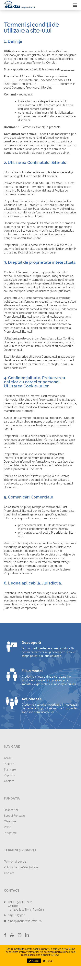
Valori (7, 827)
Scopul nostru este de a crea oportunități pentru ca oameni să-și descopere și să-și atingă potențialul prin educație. (48, 652)
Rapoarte (9, 775)
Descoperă (31, 643)
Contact (9, 781)
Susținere (10, 769)
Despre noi (11, 810)
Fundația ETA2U (23, 5)
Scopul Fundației (14, 815)
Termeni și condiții (15, 861)
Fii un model (32, 671)
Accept (35, 960)
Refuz (48, 960)
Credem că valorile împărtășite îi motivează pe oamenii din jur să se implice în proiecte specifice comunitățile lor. (49, 708)
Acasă (8, 758)
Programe (10, 832)
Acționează (31, 699)
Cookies (9, 873)
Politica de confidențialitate (21, 867)
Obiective (10, 821)
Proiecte (9, 763)
